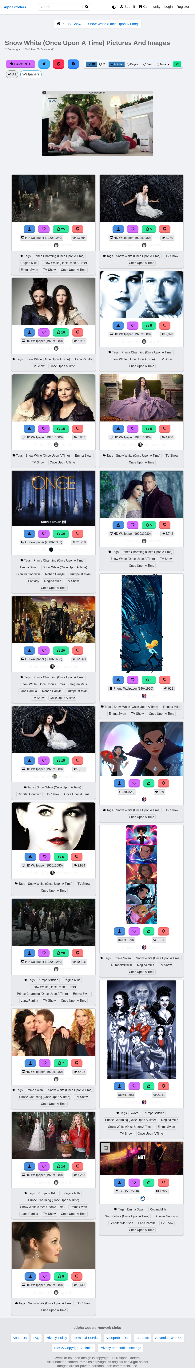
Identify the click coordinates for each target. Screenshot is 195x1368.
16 (62, 332)
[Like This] (149, 783)
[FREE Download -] (118, 680)
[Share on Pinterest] (58, 64)
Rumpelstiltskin (80, 574)
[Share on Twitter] (44, 64)
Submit (129, 7)
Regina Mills (28, 263)
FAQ (36, 1338)
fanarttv (66, 245)
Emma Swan (29, 269)
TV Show (74, 24)
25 (62, 229)
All (13, 74)
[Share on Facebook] (73, 64)
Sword (134, 1113)
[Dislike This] (165, 680)
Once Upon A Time (73, 269)
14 (62, 1166)
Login (168, 7)
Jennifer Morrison (121, 1223)
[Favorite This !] (132, 680)
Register (183, 7)
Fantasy (33, 581)
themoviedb (66, 666)
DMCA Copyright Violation (74, 1348)
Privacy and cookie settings (120, 1348)
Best (149, 64)
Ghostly (154, 696)
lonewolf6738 (66, 549)
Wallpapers (30, 74)
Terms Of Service (86, 1338)
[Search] (87, 6)
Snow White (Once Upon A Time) (113, 24)
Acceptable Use (117, 1338)
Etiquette (142, 1338)
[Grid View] (91, 64)
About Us (20, 1338)
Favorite (22, 64)
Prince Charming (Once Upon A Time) (59, 256)
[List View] (102, 64)
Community (151, 7)
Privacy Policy (56, 1338)
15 (62, 429)
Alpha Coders (15, 7)
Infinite (118, 64)
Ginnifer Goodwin (28, 574)
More (163, 64)
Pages (134, 64)
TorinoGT (66, 776)
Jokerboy (154, 1198)
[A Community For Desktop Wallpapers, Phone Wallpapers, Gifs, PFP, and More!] (58, 24)
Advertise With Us (168, 1338)
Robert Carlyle (55, 574)
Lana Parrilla (83, 359)
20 (62, 650)
